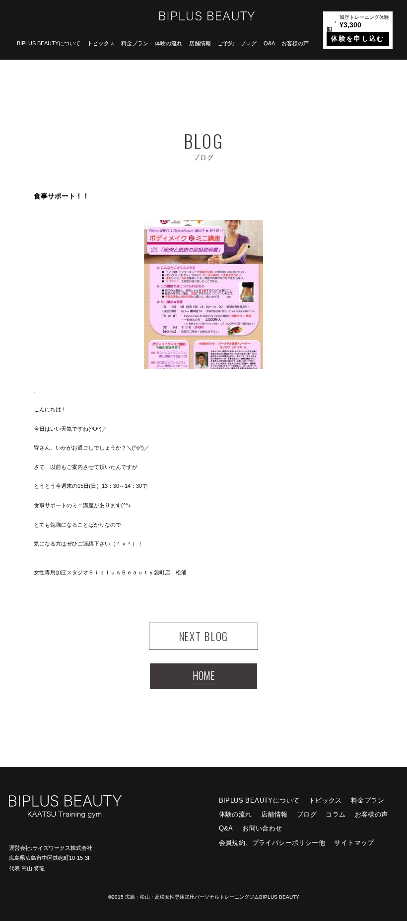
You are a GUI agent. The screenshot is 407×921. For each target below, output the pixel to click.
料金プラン (134, 43)
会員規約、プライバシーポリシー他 (272, 842)
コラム (335, 814)
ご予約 (225, 43)
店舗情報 (200, 43)
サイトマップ (354, 842)
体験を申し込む (357, 38)
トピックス (101, 43)
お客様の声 (295, 43)
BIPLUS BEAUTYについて (48, 43)
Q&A (269, 43)
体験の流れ (168, 43)
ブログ (248, 43)
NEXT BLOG (203, 636)
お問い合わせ (262, 828)
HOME (203, 675)
